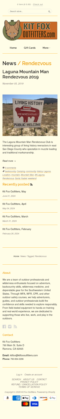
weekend (32, 178)
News (9, 63)
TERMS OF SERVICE (29, 387)
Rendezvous (8, 178)
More (46, 47)
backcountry (10, 171)
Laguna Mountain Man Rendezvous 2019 (25, 74)
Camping (21, 171)
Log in (19, 374)
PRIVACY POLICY (29, 382)
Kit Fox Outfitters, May (14, 191)
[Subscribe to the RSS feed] (31, 184)
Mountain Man (27, 174)
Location (6, 174)
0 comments (10, 167)
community (31, 171)
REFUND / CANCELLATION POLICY (29, 384)
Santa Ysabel (21, 178)
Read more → (9, 160)
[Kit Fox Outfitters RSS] (15, 326)
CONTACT (42, 379)
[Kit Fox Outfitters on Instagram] (10, 326)
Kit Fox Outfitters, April (14, 203)
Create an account (33, 374)
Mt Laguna (39, 174)
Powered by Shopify (46, 391)
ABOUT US (28, 379)
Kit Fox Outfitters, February (16, 229)
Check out (38, 4)
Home (13, 47)
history (40, 171)
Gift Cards (30, 47)
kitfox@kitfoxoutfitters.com (24, 355)
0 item (24, 4)
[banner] (30, 30)
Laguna (47, 171)
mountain (15, 174)
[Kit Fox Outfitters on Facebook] (4, 326)
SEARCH (16, 379)
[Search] (49, 11)
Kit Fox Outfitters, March (15, 216)
